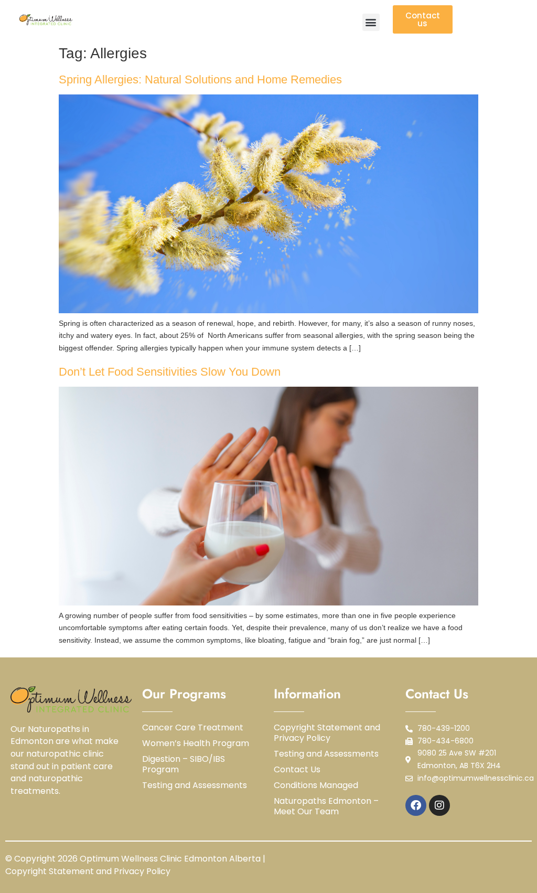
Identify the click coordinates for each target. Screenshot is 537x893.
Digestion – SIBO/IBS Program (183, 764)
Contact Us (297, 769)
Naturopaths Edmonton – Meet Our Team (326, 806)
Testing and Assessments (194, 785)
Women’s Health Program (195, 743)
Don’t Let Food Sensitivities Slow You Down (170, 371)
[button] (371, 22)
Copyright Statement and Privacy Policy (327, 732)
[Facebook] (415, 805)
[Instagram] (439, 805)
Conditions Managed (316, 785)
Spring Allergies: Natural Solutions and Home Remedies (200, 79)
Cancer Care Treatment (192, 727)
